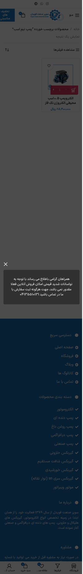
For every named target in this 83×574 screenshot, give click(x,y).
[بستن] (6, 264)
